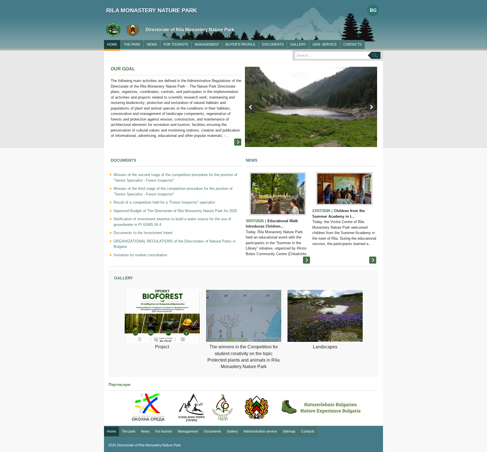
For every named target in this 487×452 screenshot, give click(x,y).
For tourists (175, 44)
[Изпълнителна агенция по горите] (257, 407)
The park (132, 44)
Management (207, 44)
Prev (250, 107)
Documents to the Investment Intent (143, 233)
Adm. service (325, 44)
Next (371, 107)
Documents (273, 44)
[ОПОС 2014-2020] (148, 407)
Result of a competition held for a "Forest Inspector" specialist (164, 202)
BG (373, 10)
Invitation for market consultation (140, 255)
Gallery (298, 44)
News (152, 44)
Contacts (352, 44)
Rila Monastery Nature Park (151, 10)
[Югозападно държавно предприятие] (191, 407)
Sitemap (289, 431)
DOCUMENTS (123, 160)
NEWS (251, 160)
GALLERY (123, 278)
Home (112, 44)
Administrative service (260, 431)
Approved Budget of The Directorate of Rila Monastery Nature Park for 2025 (175, 211)
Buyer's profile (240, 44)
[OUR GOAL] (237, 142)
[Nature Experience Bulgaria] (321, 407)
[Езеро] (311, 108)
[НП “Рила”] (222, 407)
